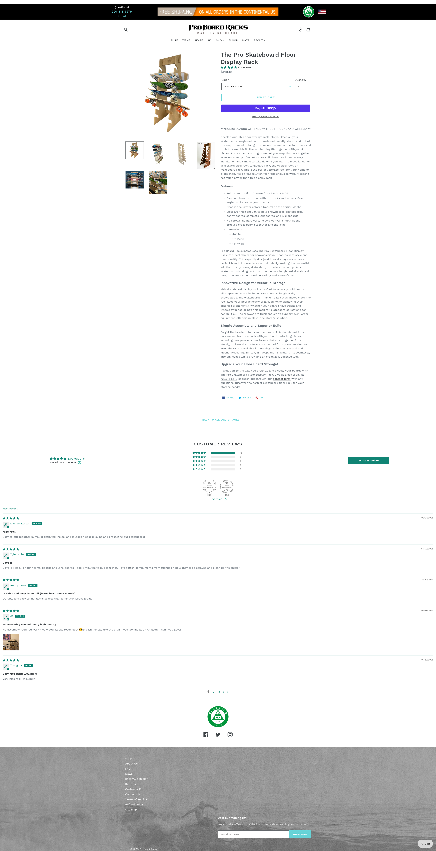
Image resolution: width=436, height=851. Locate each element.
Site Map (131, 809)
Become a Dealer (136, 779)
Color (225, 79)
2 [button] (213, 691)
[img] (11, 518)
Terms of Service (136, 799)
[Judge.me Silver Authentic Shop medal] (209, 486)
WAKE (186, 40)
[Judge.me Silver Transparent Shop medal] (226, 486)
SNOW (220, 40)
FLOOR (233, 40)
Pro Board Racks (148, 849)
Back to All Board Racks (220, 419)
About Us (131, 763)
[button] (229, 67)
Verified (217, 499)
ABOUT (259, 40)
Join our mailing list (232, 818)
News (129, 773)
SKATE (198, 40)
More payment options (265, 116)
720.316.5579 (229, 378)
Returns (130, 784)
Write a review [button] (369, 460)
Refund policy (134, 804)
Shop (128, 758)
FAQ (128, 768)
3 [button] (219, 691)
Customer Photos (137, 789)
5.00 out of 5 (76, 458)
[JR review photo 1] (11, 642)
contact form (282, 378)
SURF (174, 40)
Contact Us (132, 794)
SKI (209, 40)
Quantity (300, 79)
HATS (245, 40)
